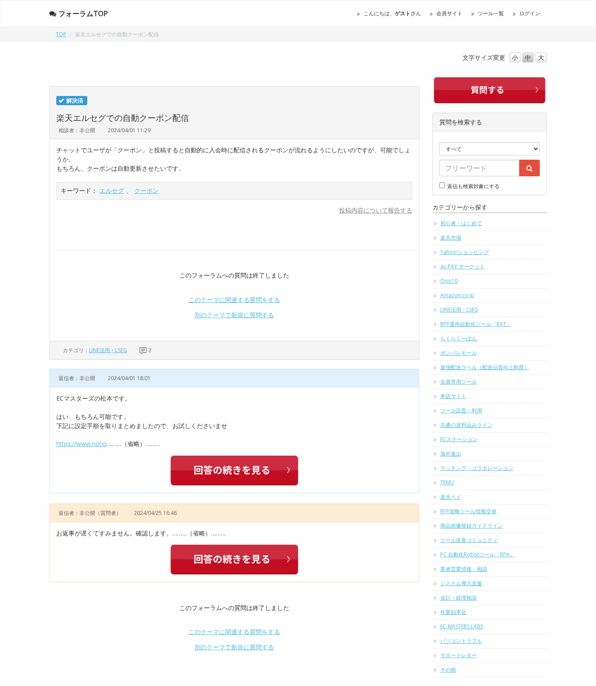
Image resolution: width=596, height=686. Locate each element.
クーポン (146, 190)
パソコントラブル (461, 641)
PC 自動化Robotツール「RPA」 (477, 554)
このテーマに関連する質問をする (234, 299)
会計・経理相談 (458, 597)
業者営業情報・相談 (463, 569)
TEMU (447, 482)
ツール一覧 (491, 13)
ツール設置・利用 (461, 410)
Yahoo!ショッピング (464, 252)
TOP (61, 34)
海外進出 (450, 453)
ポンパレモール (458, 353)
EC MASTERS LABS (461, 626)
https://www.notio (81, 443)
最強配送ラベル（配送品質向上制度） (484, 367)
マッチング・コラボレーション (477, 468)
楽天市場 (450, 237)
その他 (448, 669)
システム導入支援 (461, 583)
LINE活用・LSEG (108, 350)
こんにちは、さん (392, 13)
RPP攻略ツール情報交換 (468, 511)
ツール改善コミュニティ (469, 540)
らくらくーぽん (458, 338)
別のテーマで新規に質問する (234, 315)
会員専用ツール (458, 381)
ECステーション (459, 439)
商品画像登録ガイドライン (471, 525)
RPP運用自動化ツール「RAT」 (475, 324)
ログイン (529, 13)
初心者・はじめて (461, 223)
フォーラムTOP (83, 13)
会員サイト (449, 13)
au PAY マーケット (462, 266)
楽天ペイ (450, 497)
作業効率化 (453, 612)
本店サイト (453, 396)
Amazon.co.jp (457, 295)
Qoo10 (449, 281)
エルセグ (111, 190)
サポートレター (458, 655)
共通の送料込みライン (466, 425)
